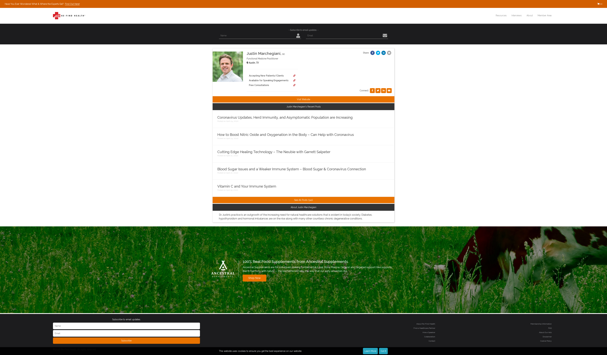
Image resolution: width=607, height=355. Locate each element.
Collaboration (429, 337)
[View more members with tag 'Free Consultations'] (294, 85)
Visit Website (303, 99)
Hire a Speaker (429, 332)
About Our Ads (545, 332)
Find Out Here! (72, 4)
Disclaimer (547, 337)
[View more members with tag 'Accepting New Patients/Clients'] (294, 75)
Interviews (517, 15)
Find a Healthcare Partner (424, 328)
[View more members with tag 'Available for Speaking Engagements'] (294, 80)
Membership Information (541, 324)
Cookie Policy (546, 341)
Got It (383, 351)
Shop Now (254, 277)
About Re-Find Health (425, 324)
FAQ (550, 328)
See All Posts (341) (303, 200)
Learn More (370, 351)
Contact (432, 341)
